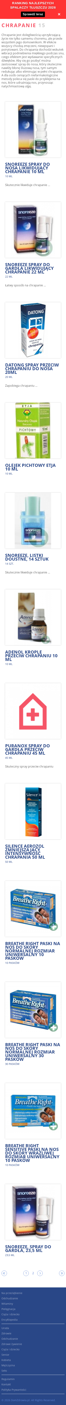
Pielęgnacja (8, 1309)
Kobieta (6, 1360)
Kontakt (6, 1384)
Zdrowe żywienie (11, 1344)
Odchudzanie (9, 1298)
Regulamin (8, 1379)
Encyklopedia (9, 1319)
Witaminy (7, 1303)
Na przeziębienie (11, 1293)
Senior (5, 1354)
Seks (4, 1370)
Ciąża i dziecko (10, 1314)
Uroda (5, 1328)
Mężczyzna (8, 1365)
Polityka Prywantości (13, 1389)
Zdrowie (6, 1333)
